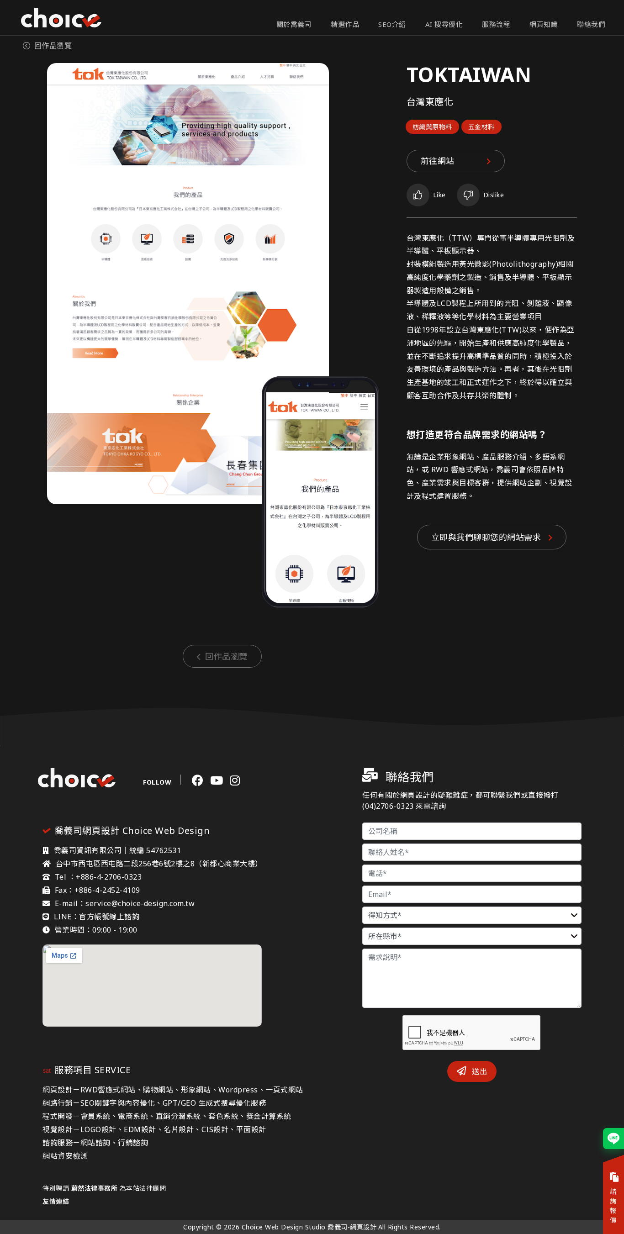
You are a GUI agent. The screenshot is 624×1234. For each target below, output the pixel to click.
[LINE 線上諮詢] (613, 1138)
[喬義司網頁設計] (61, 17)
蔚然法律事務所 (94, 1188)
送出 (478, 1071)
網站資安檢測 (65, 1156)
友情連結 (55, 1201)
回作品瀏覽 (53, 46)
